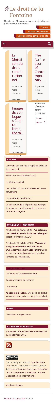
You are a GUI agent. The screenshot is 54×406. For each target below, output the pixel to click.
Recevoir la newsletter (38, 31)
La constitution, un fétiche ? (19, 198)
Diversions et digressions (18, 314)
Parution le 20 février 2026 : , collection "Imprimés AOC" (27, 233)
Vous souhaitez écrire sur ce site (33, 35)
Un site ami (11, 286)
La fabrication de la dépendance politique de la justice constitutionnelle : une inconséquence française (26, 208)
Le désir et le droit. (15, 181)
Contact (44, 27)
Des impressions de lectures (20, 279)
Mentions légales (14, 384)
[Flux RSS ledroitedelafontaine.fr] (9, 347)
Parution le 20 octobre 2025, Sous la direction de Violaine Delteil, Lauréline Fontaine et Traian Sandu (26, 249)
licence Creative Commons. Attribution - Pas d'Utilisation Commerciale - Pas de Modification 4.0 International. (27, 372)
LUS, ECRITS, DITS (16, 268)
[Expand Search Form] (49, 44)
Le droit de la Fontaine (26, 11)
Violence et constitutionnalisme (21, 175)
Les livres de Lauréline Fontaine (21, 273)
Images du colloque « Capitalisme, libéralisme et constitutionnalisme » (17, 133)
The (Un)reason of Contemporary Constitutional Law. (40, 75)
